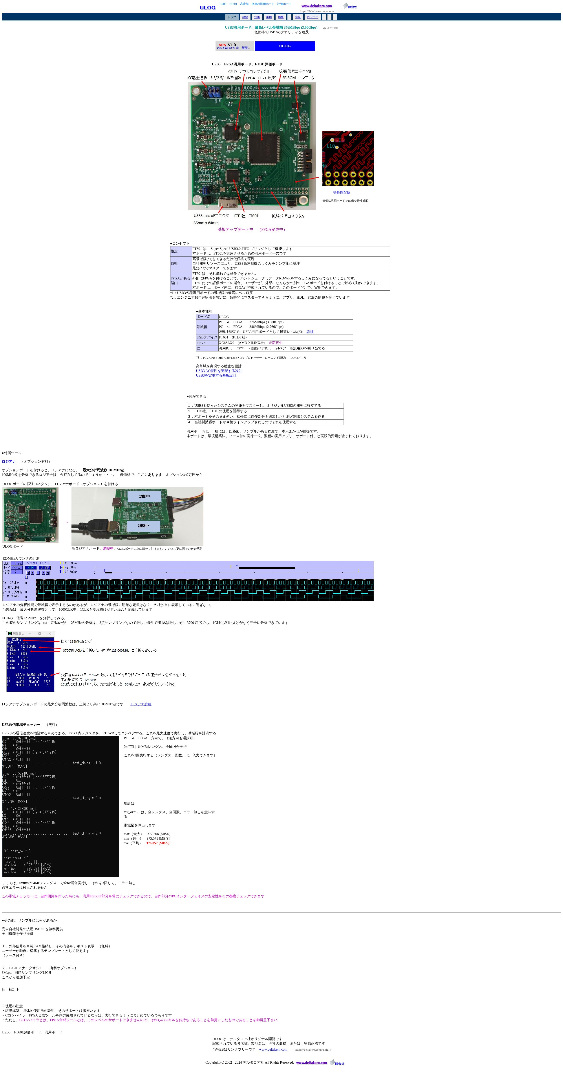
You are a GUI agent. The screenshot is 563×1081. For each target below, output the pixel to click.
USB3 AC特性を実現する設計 (219, 371)
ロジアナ (9, 461)
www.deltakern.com (273, 1049)
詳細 (310, 332)
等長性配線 (342, 192)
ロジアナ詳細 (141, 704)
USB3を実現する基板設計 (216, 375)
